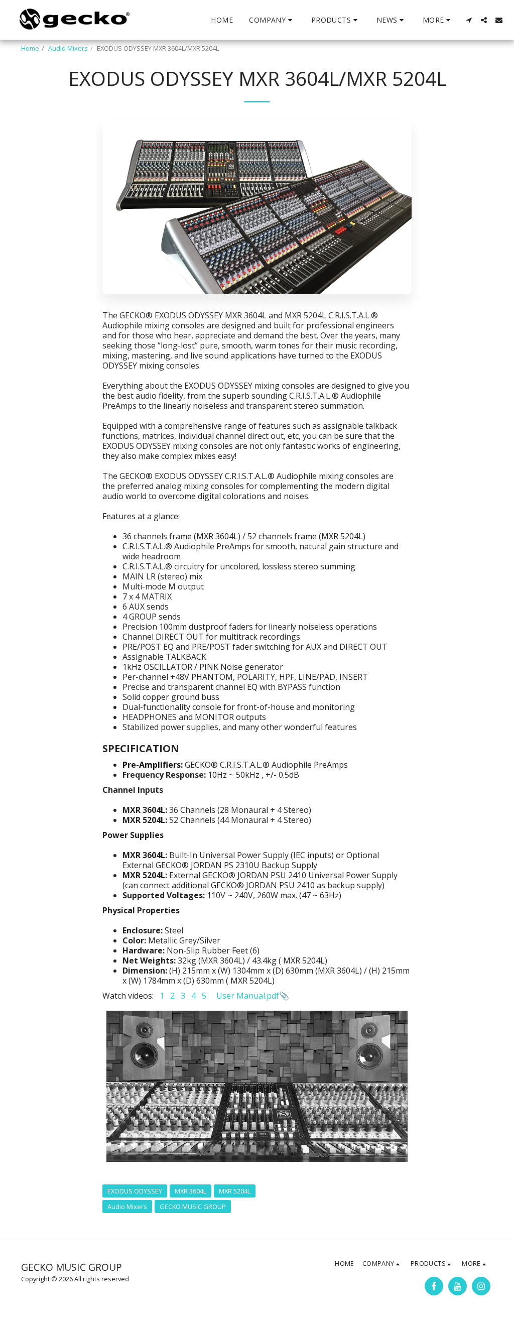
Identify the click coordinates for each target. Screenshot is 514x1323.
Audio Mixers (68, 48)
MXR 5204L (234, 1190)
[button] (272, 20)
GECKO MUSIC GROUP (193, 1206)
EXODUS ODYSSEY (134, 1190)
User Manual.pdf (247, 995)
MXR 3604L (190, 1190)
